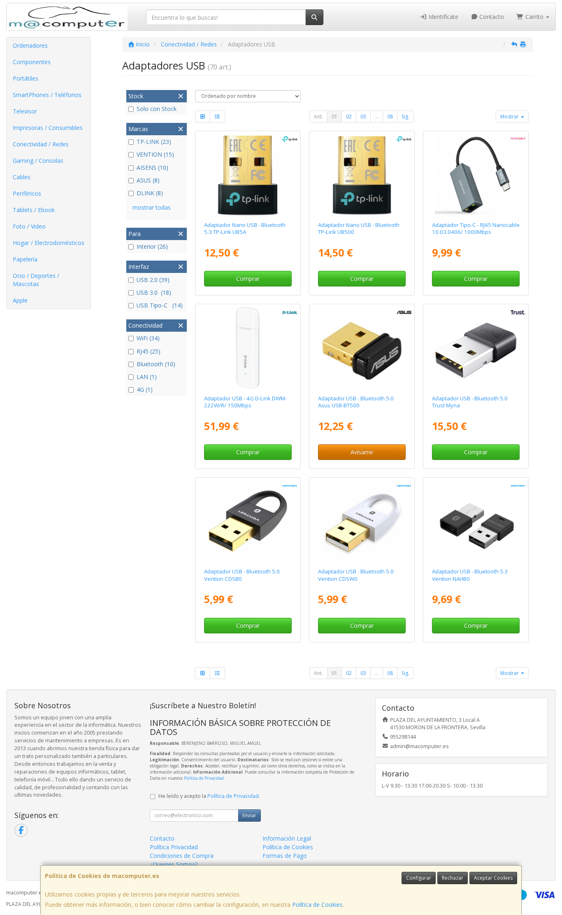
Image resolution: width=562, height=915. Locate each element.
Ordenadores (30, 45)
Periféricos (27, 193)
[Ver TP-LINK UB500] (362, 174)
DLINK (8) (150, 193)
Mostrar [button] (510, 116)
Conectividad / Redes (41, 144)
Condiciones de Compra (182, 856)
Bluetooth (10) (156, 364)
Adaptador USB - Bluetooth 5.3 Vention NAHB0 (470, 575)
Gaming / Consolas (38, 160)
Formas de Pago (284, 856)
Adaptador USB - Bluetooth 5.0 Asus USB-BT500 (356, 402)
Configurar (418, 877)
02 (349, 116)
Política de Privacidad (204, 778)
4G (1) (145, 389)
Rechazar (452, 877)
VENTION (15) (155, 154)
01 (334, 116)
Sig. (405, 116)
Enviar (249, 815)
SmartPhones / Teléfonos (47, 95)
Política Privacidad (174, 847)
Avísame (362, 452)
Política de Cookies (317, 904)
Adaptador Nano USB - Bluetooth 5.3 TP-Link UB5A (245, 228)
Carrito (534, 17)
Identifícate (442, 17)
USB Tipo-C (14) (160, 305)
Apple (20, 300)
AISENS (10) (152, 167)
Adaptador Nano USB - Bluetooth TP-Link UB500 (358, 228)
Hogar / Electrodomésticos (48, 243)
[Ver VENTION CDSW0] (362, 521)
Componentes (32, 62)
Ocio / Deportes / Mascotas (36, 280)
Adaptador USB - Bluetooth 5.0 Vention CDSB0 (242, 575)
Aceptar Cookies (493, 877)
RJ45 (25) (148, 351)
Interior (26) (152, 246)
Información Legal (286, 838)
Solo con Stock (156, 109)
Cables (21, 177)
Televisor (25, 111)
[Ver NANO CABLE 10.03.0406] (476, 174)
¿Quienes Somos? (173, 864)
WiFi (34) (148, 338)
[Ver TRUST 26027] (476, 347)
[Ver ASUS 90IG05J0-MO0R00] (362, 347)
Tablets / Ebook (34, 210)
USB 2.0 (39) (153, 280)
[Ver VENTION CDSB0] (247, 521)
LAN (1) (147, 377)
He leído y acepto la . (209, 796)
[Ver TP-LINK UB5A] (247, 174)
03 (363, 116)
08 (390, 116)
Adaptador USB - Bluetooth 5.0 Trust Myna (470, 402)
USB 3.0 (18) (154, 292)
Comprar (248, 278)
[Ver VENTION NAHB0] (476, 521)
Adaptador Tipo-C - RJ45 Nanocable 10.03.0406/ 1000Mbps (476, 228)
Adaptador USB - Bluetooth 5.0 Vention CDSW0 (356, 575)
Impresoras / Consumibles (48, 128)
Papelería (25, 259)
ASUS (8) (148, 180)
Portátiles (25, 78)
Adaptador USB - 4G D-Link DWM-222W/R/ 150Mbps (245, 402)
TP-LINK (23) (154, 142)
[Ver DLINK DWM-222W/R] (247, 347)
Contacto (491, 17)
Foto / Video (29, 226)
